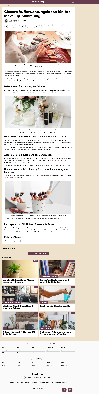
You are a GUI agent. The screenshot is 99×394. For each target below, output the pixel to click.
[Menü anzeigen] (73, 2)
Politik (18, 347)
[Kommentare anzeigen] (70, 390)
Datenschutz (34, 382)
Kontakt (27, 382)
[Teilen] (64, 390)
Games (48, 350)
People (63, 347)
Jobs (22, 382)
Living (18, 362)
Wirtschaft (5, 350)
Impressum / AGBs (44, 382)
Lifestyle (4, 352)
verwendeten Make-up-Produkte (33, 92)
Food (3, 365)
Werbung (11, 382)
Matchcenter (49, 347)
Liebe (33, 362)
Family (62, 362)
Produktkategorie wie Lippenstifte (60, 160)
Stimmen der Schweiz (66, 350)
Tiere (18, 365)
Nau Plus (34, 350)
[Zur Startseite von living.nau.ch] (38, 2)
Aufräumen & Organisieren (15, 6)
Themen (19, 352)
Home (4, 6)
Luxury (48, 362)
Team (17, 382)
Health (4, 362)
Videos (19, 350)
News (3, 347)
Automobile (49, 365)
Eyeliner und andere (10, 177)
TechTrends (64, 365)
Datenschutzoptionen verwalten (59, 382)
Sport (33, 347)
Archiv (33, 352)
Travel (33, 365)
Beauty (4, 368)
